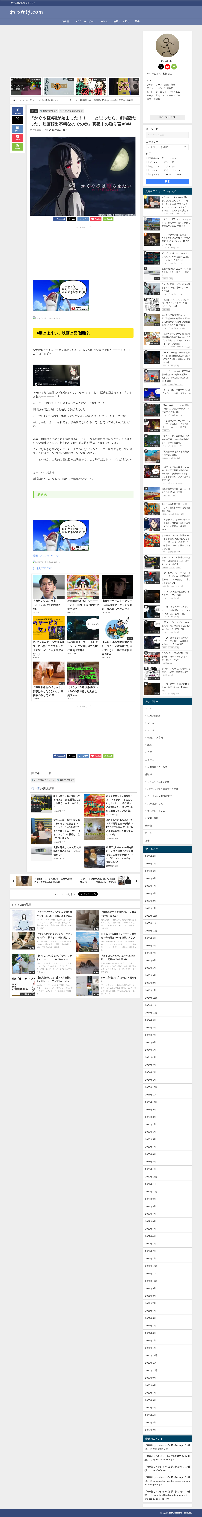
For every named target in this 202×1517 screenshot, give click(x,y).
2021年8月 (150, 1296)
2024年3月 (150, 1065)
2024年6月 (150, 1042)
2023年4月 (150, 1147)
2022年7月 (150, 1214)
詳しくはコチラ (167, 117)
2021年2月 (150, 1340)
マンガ (150, 730)
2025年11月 (151, 923)
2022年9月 (150, 1199)
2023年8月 (150, 1117)
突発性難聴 (152, 818)
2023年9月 (150, 1109)
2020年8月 (150, 1385)
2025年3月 (150, 975)
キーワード (152, 129)
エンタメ (149, 708)
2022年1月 (150, 1258)
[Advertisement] (75, 53)
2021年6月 (150, 1311)
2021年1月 (150, 1348)
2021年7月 (150, 1303)
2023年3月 (150, 1154)
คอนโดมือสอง (159, 1470)
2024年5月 (150, 1050)
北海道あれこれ (155, 803)
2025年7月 (150, 953)
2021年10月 (151, 1281)
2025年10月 (151, 931)
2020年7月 (150, 1393)
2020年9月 (150, 1378)
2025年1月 (150, 990)
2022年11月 (151, 1184)
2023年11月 (151, 1095)
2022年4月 (150, 1236)
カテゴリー (152, 141)
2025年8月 (150, 945)
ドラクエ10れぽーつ (85, 21)
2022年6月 (150, 1221)
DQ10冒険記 (153, 716)
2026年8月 (150, 856)
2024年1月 (150, 1080)
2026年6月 (150, 871)
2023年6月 (150, 1132)
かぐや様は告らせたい (73, 111)
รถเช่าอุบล (157, 1449)
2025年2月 (150, 983)
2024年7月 (150, 1035)
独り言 (65, 21)
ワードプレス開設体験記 (159, 796)
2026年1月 (150, 908)
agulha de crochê (161, 1459)
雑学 (147, 840)
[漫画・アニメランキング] (61, 297)
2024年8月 (150, 1027)
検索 (167, 181)
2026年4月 (150, 886)
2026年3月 (150, 893)
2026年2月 (150, 901)
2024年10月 (151, 1013)
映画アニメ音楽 (121, 21)
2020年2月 (150, 1430)
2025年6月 (150, 960)
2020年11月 (151, 1363)
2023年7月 (150, 1124)
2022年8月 (150, 1206)
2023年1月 (150, 1169)
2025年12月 (151, 916)
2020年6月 (150, 1400)
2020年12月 (151, 1355)
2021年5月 (150, 1318)
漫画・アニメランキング (46, 555)
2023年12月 (151, 1087)
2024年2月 (150, 1072)
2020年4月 (150, 1415)
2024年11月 (151, 1005)
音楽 (149, 752)
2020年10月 (151, 1370)
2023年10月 (151, 1102)
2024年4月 (150, 1057)
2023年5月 (150, 1139)
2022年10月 (151, 1191)
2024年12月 (151, 998)
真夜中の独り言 (50, 111)
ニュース (149, 760)
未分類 (148, 825)
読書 (137, 21)
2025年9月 (150, 938)
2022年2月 (150, 1251)
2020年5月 (150, 1408)
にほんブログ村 (42, 568)
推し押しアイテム (156, 811)
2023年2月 (150, 1162)
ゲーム (104, 21)
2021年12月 (151, 1266)
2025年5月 (150, 968)
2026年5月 (150, 878)
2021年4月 (150, 1326)
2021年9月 (150, 1288)
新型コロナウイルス (157, 767)
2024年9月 (150, 1020)
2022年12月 (151, 1177)
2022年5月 (150, 1229)
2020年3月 (150, 1422)
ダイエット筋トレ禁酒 (158, 782)
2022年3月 (150, 1244)
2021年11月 (151, 1273)
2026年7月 (150, 863)
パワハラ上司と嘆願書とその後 (162, 789)
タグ (148, 153)
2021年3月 (150, 1333)
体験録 (148, 774)
